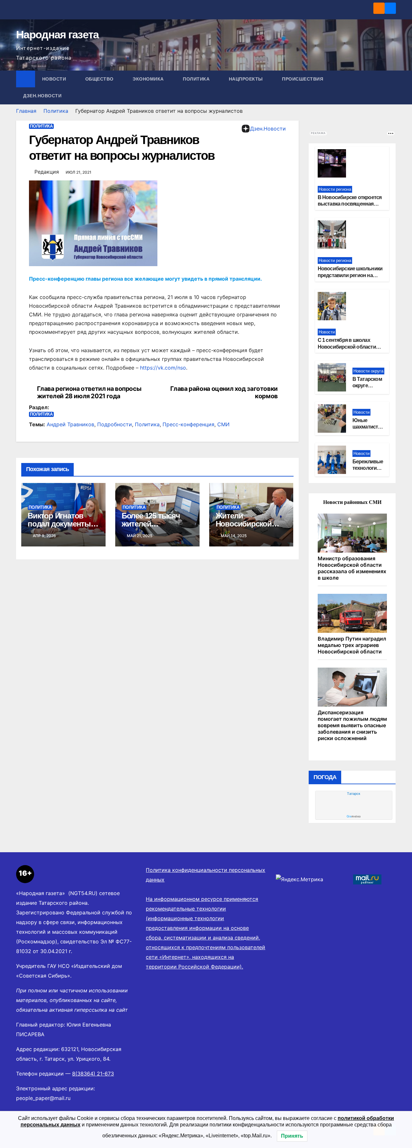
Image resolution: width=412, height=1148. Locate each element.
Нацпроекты (247, 79)
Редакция (46, 172)
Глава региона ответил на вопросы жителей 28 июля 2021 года (89, 392)
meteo (354, 816)
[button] (391, 87)
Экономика (149, 79)
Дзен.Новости (42, 95)
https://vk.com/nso (162, 367)
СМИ (223, 424)
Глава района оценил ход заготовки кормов (224, 392)
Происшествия (303, 79)
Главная (26, 111)
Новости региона (335, 189)
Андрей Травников (70, 424)
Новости (55, 79)
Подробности (114, 424)
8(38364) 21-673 (93, 1073)
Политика (197, 79)
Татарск (353, 794)
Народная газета (57, 34)
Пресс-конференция (188, 424)
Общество (100, 79)
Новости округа (368, 371)
